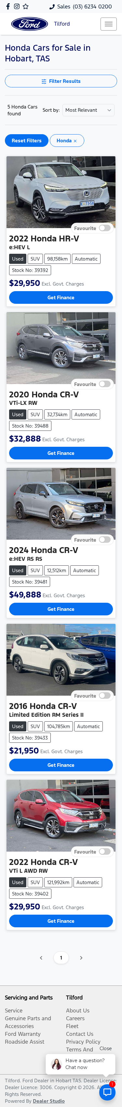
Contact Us (79, 1033)
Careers (75, 1018)
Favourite (85, 228)
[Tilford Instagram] (18, 6)
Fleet (72, 1026)
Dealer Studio (49, 1101)
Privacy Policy (83, 1041)
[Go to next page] (81, 958)
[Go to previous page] (41, 958)
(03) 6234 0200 (92, 6)
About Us (77, 1010)
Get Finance (61, 297)
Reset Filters (27, 140)
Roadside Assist (24, 1041)
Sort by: (51, 110)
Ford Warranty (23, 1033)
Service (13, 1010)
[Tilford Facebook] (9, 6)
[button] (109, 24)
